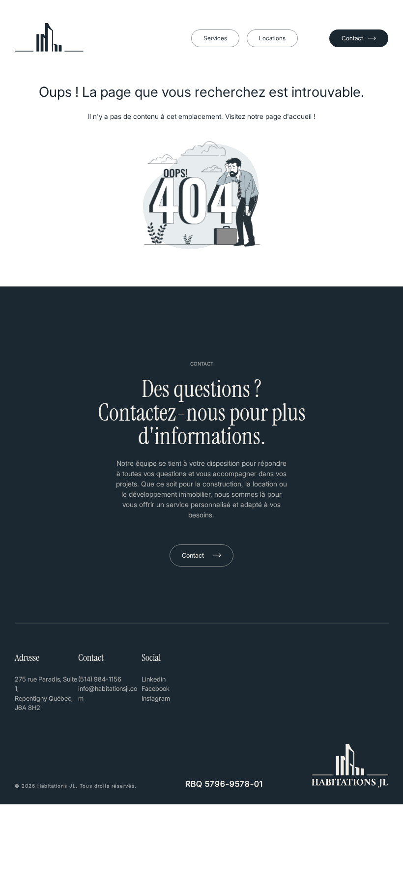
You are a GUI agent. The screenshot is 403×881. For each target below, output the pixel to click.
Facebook (156, 688)
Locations (272, 38)
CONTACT (201, 364)
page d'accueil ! (290, 116)
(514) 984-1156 (99, 679)
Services (215, 38)
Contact (352, 38)
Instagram (156, 698)
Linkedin (154, 679)
